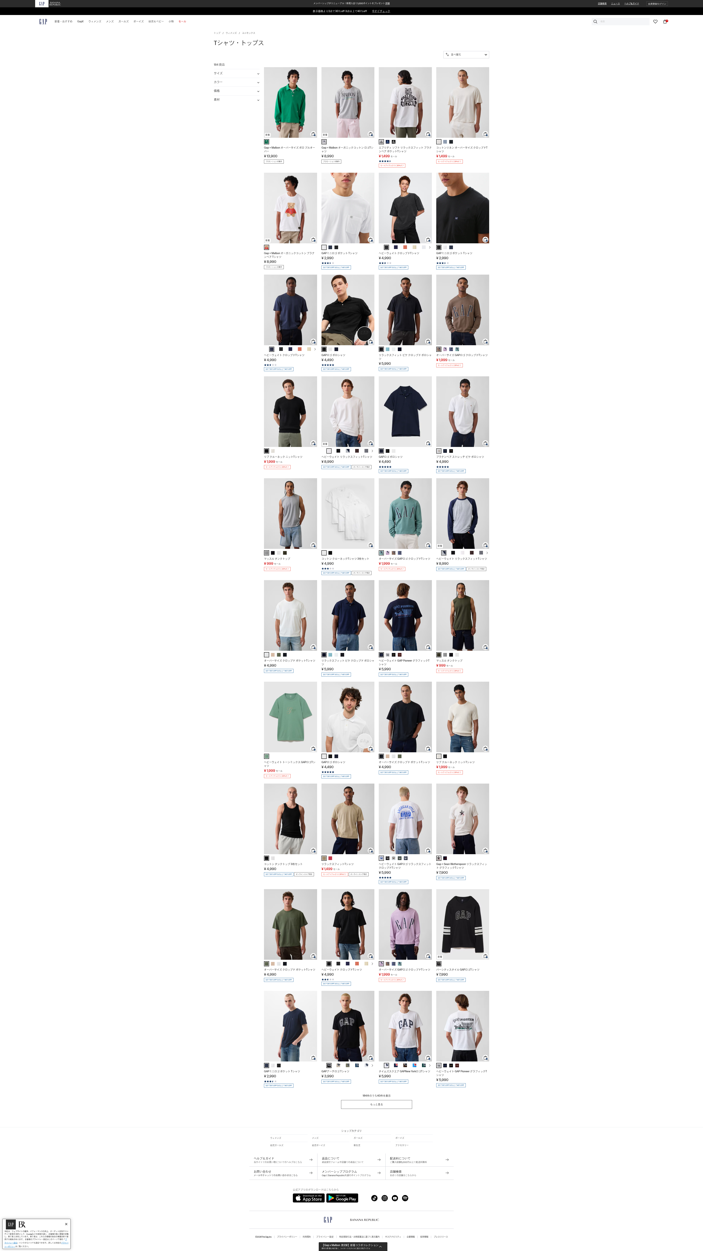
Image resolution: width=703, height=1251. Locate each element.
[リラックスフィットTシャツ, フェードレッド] (330, 858)
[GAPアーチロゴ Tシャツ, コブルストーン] (338, 1065)
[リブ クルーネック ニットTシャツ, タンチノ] (272, 451)
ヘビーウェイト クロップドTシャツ (399, 253)
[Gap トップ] (41, 21)
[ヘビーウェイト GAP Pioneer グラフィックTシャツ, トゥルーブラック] (393, 654)
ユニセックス (248, 33)
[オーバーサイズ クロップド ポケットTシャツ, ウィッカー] (272, 654)
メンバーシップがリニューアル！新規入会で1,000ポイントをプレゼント (351, 3)
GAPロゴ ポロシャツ (333, 355)
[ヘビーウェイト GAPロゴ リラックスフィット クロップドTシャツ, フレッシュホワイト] (381, 858)
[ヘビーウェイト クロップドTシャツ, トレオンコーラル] (405, 247)
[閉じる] (66, 1224)
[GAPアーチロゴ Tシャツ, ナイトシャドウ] (357, 1065)
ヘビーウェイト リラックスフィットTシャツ (346, 456)
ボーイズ (399, 1138)
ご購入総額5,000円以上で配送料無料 (408, 1162)
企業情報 (411, 1237)
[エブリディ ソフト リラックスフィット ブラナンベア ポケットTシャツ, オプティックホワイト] (381, 141)
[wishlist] (655, 21)
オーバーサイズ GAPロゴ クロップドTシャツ (462, 355)
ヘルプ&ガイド (631, 3)
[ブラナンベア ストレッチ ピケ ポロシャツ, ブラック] (451, 451)
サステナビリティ (393, 1237)
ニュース (615, 3)
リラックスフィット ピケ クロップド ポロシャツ (405, 357)
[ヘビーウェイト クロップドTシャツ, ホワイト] (423, 247)
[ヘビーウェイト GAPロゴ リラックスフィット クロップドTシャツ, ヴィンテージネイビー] (405, 858)
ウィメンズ (231, 33)
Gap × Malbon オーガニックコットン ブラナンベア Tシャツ (289, 255)
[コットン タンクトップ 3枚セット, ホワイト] (272, 858)
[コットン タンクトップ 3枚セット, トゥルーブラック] (266, 858)
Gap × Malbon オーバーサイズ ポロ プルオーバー (289, 149)
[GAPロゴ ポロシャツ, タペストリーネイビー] (336, 349)
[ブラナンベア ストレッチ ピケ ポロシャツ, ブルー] (445, 451)
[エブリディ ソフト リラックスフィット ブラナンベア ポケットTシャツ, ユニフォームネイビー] (387, 141)
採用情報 (424, 1237)
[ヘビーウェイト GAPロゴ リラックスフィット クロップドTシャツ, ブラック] (387, 858)
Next (430, 247)
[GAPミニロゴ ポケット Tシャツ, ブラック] (336, 247)
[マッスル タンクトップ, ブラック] (272, 552)
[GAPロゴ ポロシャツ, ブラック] (324, 349)
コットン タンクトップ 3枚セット (283, 864)
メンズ (315, 1138)
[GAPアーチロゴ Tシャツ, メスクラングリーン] (347, 1065)
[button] (657, 4)
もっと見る (376, 1104)
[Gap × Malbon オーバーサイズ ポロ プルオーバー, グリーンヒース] (266, 141)
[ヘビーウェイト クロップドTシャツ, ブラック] (386, 247)
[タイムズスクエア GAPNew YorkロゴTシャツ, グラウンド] (405, 1065)
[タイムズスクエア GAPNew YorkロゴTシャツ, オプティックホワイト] (386, 1065)
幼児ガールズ (276, 1145)
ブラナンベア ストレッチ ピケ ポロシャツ (460, 456)
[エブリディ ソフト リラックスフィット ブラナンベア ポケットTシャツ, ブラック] (393, 141)
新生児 (357, 1145)
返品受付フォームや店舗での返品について (343, 1162)
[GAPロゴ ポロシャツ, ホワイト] (330, 349)
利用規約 (307, 1237)
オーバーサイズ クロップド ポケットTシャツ (289, 660)
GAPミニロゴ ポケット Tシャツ (339, 253)
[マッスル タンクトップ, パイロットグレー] (266, 552)
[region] (36, 1234)
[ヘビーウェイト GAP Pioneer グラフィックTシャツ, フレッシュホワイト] (387, 654)
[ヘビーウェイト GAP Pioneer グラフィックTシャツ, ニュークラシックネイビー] (381, 654)
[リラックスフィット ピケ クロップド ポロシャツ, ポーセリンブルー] (387, 349)
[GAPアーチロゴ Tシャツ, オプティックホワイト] (366, 1065)
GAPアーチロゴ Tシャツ (335, 1071)
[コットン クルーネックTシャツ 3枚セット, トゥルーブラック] (330, 552)
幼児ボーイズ (318, 1145)
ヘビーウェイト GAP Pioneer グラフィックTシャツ (404, 662)
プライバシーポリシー (287, 1237)
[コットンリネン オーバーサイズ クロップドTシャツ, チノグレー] (438, 141)
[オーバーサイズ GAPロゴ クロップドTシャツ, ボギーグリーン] (457, 349)
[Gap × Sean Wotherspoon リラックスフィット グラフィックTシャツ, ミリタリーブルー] (445, 858)
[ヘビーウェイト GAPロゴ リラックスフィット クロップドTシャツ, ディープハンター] (399, 858)
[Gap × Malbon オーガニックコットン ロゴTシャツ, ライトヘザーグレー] (324, 141)
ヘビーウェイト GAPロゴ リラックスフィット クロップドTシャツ (405, 866)
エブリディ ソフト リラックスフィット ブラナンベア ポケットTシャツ (405, 149)
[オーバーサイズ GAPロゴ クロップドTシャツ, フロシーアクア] (445, 349)
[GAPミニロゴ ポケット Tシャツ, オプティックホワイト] (324, 247)
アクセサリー (402, 1145)
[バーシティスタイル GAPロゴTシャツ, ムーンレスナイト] (438, 963)
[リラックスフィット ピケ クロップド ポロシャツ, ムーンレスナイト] (381, 349)
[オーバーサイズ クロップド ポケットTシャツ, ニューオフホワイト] (266, 654)
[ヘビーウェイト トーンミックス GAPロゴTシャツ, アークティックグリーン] (266, 756)
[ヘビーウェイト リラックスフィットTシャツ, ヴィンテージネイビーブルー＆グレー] (347, 450)
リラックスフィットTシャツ (337, 864)
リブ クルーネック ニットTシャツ (283, 456)
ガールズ (358, 1138)
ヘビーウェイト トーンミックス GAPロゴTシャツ (289, 764)
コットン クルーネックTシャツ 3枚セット (345, 558)
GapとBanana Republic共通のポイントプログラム (346, 1175)
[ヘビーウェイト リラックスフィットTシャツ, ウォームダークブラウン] (357, 450)
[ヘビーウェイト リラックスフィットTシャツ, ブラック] (338, 450)
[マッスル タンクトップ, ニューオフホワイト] (278, 552)
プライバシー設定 (325, 1237)
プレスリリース (441, 1237)
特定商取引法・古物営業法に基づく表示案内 (359, 1237)
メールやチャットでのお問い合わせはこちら (276, 1175)
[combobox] (621, 21)
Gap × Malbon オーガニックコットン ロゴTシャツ (347, 149)
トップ (217, 33)
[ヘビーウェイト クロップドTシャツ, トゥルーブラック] (329, 963)
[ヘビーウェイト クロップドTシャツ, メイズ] (414, 247)
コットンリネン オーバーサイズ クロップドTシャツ (462, 149)
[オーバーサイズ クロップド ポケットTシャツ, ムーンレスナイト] (284, 654)
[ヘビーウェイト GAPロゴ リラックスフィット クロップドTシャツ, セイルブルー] (393, 858)
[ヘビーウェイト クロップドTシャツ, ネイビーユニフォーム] (395, 247)
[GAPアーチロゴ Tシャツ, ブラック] (329, 1065)
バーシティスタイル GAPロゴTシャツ (457, 969)
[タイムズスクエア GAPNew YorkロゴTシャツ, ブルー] (395, 1065)
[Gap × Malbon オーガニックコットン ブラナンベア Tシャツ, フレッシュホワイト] (266, 247)
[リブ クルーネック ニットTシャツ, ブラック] (266, 451)
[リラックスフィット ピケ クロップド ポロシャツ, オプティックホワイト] (393, 349)
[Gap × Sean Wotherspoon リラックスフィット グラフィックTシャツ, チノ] (438, 858)
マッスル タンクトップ (277, 558)
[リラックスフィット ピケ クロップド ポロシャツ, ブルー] (399, 349)
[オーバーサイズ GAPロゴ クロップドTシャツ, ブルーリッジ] (451, 349)
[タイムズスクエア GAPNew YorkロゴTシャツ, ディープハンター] (423, 1065)
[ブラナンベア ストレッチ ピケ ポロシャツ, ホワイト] (438, 451)
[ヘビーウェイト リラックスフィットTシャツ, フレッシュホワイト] (329, 451)
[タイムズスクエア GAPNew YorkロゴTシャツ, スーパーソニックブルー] (414, 1065)
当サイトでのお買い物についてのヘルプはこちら (278, 1162)
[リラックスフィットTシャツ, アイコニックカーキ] (324, 858)
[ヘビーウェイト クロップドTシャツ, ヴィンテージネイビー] (271, 349)
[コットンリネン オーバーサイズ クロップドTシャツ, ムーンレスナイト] (451, 141)
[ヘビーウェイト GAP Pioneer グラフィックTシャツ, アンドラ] (399, 654)
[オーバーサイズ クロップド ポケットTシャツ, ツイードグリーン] (278, 654)
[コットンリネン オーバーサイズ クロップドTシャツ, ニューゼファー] (445, 141)
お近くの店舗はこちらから (403, 1175)
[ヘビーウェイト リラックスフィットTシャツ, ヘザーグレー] (366, 450)
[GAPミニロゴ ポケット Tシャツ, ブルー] (330, 247)
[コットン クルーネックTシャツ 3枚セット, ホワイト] (324, 552)
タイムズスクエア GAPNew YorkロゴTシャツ (404, 1071)
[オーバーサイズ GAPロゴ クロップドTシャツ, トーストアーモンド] (438, 349)
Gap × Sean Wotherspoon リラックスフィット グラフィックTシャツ (461, 866)
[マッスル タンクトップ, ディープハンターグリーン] (284, 552)
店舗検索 (602, 3)
